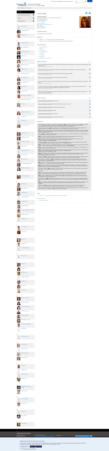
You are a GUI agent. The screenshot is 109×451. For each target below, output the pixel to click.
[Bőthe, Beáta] (18, 87)
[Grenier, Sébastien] (18, 215)
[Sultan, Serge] (18, 379)
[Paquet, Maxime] (18, 350)
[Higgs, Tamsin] (18, 232)
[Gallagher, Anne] (18, 189)
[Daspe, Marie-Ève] (18, 156)
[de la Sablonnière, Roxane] (18, 164)
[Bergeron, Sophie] (18, 66)
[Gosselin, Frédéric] (18, 198)
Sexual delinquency (43, 46)
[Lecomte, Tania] (18, 269)
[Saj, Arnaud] (18, 366)
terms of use (33, 448)
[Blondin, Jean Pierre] (18, 74)
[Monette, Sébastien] (18, 316)
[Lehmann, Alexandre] (18, 278)
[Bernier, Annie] (18, 70)
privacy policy (26, 448)
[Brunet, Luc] (18, 105)
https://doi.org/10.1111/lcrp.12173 (67, 137)
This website (78, 2)
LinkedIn (41, 25)
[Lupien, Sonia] (18, 291)
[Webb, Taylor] (18, 412)
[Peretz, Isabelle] (18, 358)
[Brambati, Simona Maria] (18, 100)
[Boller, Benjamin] (18, 83)
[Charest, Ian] (18, 122)
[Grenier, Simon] (18, 220)
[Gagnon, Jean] (18, 185)
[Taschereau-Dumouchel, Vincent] (18, 387)
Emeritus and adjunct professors (24, 15)
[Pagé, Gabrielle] (18, 345)
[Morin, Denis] (18, 329)
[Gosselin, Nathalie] (18, 207)
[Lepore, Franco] (18, 282)
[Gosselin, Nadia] (18, 202)
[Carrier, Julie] (18, 117)
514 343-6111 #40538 (41, 21)
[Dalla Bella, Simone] (18, 151)
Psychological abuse (43, 51)
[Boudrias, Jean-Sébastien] (18, 96)
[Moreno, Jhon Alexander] (18, 325)
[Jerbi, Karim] (18, 240)
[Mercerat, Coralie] (18, 312)
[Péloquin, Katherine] (18, 354)
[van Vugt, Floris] (18, 404)
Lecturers (19, 18)
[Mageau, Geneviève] (18, 299)
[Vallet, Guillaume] (18, 400)
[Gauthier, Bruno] (18, 193)
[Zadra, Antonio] (18, 424)
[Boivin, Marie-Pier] (18, 79)
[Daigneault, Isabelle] (18, 143)
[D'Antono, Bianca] (18, 134)
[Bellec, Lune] (18, 57)
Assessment (42, 54)
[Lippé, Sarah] (18, 286)
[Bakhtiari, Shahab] (18, 44)
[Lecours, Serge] (18, 273)
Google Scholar (42, 27)
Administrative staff (21, 21)
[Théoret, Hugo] (18, 392)
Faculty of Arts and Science (34, 4)
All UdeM (83, 2)
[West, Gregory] (18, 416)
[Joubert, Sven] (18, 244)
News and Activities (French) (40, 435)
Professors (23, 8)
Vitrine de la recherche (44, 200)
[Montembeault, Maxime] (18, 321)
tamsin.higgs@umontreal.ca (42, 20)
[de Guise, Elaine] (18, 160)
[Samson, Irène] (18, 371)
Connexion (71, 1)
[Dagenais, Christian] (18, 138)
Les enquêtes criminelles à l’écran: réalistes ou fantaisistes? (53, 195)
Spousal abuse (42, 50)
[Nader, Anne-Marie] (18, 337)
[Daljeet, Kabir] (18, 147)
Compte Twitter (42, 26)
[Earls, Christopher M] (18, 177)
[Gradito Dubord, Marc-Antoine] (18, 211)
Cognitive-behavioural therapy (45, 58)
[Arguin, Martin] (18, 36)
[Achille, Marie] (18, 27)
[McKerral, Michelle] (18, 303)
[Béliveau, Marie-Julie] (18, 52)
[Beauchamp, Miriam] (18, 48)
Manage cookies (24, 446)
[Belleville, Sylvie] (18, 61)
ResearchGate (42, 23)
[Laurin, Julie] (18, 265)
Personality (42, 53)
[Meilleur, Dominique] (18, 307)
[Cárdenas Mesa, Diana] (18, 113)
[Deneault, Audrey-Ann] (18, 169)
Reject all (33, 446)
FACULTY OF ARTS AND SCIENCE (81, 436)
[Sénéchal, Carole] (18, 375)
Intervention (42, 56)
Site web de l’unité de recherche (45, 24)
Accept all (39, 446)
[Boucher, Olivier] (18, 92)
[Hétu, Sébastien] (18, 228)
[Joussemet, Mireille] (18, 249)
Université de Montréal (21, 4)
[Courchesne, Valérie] (18, 126)
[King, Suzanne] (18, 257)
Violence (41, 48)
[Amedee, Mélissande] (18, 31)
